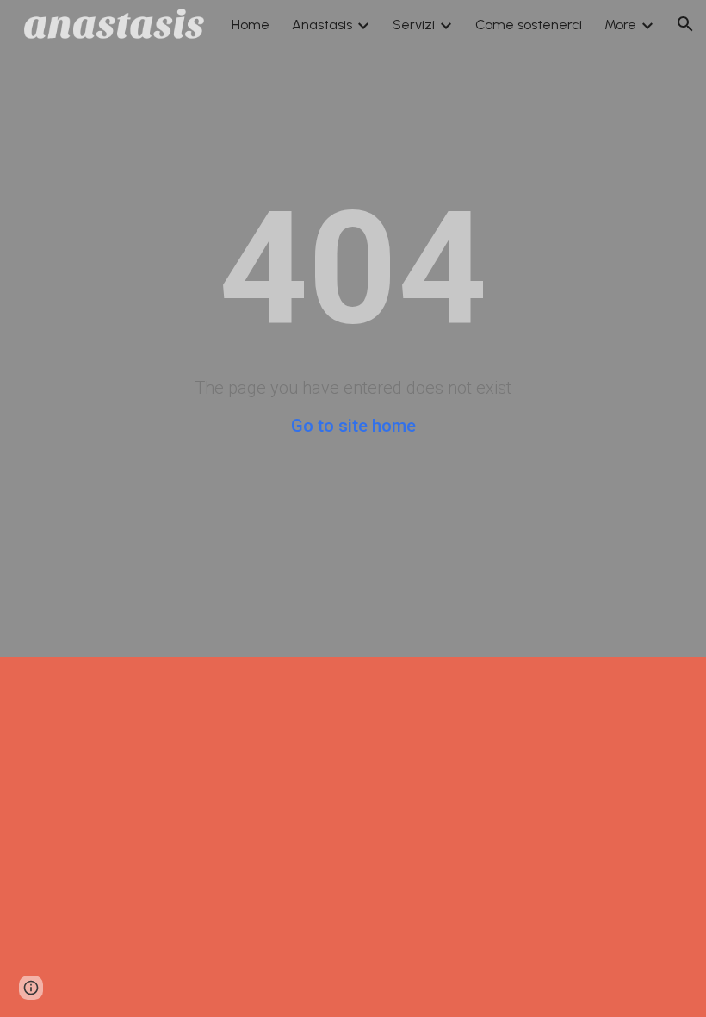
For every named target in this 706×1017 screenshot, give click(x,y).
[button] (685, 24)
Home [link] (250, 24)
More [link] (620, 24)
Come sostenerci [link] (528, 24)
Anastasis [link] (322, 24)
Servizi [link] (414, 24)
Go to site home (353, 425)
